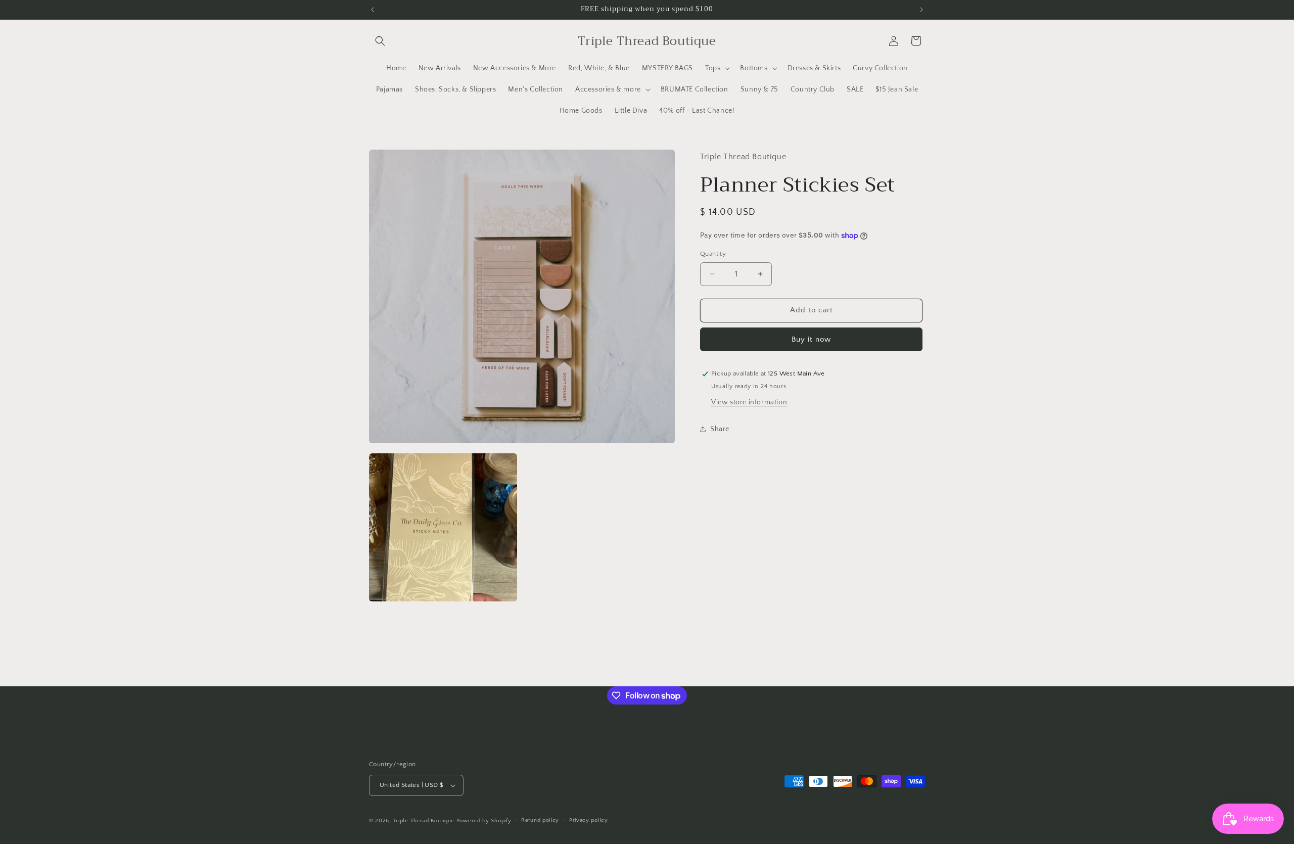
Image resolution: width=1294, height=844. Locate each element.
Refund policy (540, 820)
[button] (380, 41)
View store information (749, 402)
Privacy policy (588, 820)
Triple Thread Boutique (423, 821)
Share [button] (719, 429)
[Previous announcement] (372, 9)
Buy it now (811, 339)
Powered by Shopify (484, 821)
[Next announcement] (921, 9)
